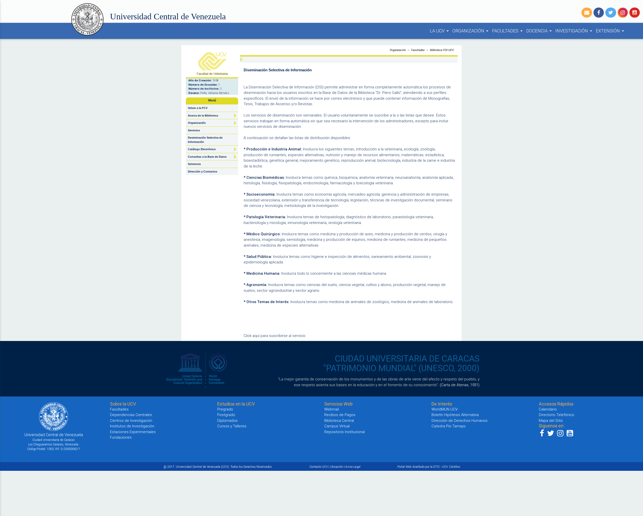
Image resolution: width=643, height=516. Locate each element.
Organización (398, 50)
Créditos (454, 467)
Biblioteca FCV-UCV (442, 50)
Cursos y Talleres (231, 426)
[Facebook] (599, 13)
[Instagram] (623, 13)
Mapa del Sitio (551, 420)
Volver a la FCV (197, 107)
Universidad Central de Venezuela (168, 16)
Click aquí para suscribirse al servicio (274, 335)
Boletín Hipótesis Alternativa (455, 414)
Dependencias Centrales (131, 414)
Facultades (417, 50)
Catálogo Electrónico (202, 149)
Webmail (331, 409)
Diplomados (227, 420)
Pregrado (225, 409)
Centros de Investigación (131, 420)
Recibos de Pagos (339, 414)
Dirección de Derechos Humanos (460, 420)
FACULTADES (508, 31)
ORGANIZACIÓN (471, 31)
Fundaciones (121, 437)
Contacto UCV (318, 467)
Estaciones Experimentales (133, 431)
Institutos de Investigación (132, 426)
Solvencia (194, 163)
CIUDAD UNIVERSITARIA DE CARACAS (407, 358)
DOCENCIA (539, 31)
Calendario (548, 409)
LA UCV (440, 31)
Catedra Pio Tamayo (449, 426)
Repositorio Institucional (344, 431)
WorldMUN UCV (445, 409)
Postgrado (226, 414)
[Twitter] (610, 13)
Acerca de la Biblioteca (203, 115)
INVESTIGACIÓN (574, 31)
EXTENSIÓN (611, 31)
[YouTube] (634, 13)
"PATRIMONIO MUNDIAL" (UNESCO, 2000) (401, 368)
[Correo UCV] (586, 13)
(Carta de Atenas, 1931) (459, 384)
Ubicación (336, 467)
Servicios (194, 130)
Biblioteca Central (339, 420)
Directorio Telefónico (556, 414)
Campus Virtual (337, 426)
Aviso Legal (352, 467)
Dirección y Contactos (202, 171)
